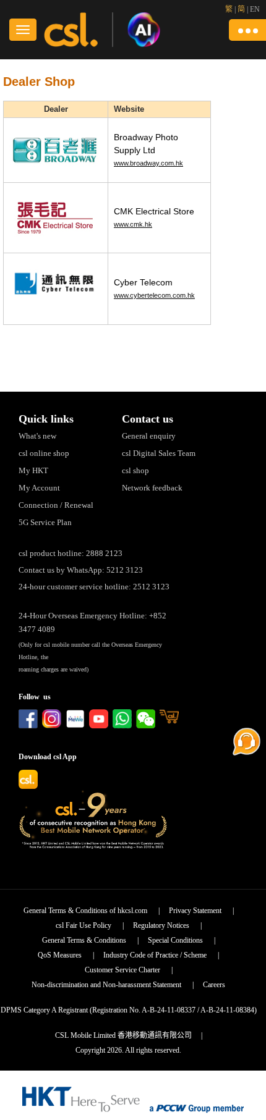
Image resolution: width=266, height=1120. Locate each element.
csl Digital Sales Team (158, 453)
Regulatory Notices (161, 925)
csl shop (135, 470)
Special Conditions (175, 940)
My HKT (33, 470)
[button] (247, 30)
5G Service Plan (45, 522)
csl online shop (44, 453)
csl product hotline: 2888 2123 (70, 553)
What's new (37, 435)
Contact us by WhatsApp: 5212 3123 (81, 570)
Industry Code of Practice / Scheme (155, 955)
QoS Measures (60, 955)
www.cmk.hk (133, 224)
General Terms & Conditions (84, 940)
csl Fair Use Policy (83, 925)
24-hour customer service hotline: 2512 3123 (94, 586)
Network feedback (152, 487)
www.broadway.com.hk (148, 163)
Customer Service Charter (122, 970)
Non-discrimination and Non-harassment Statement (106, 984)
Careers (214, 984)
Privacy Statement (195, 910)
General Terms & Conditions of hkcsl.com (85, 910)
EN (255, 9)
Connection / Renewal (56, 505)
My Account (39, 487)
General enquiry (149, 435)
